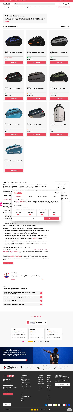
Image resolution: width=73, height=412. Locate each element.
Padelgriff (35, 238)
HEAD (48, 379)
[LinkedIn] (61, 387)
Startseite (5, 11)
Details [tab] (30, 196)
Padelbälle (32, 7)
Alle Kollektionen (8, 394)
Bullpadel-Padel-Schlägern (39, 249)
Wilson (48, 395)
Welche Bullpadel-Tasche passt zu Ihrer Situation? (62, 196)
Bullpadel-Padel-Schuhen (15, 251)
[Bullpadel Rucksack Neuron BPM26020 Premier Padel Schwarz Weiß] (59, 113)
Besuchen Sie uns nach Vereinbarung (25, 380)
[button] (69, 4)
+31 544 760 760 (6, 383)
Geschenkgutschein (17, 9)
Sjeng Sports (48, 388)
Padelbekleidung (24, 7)
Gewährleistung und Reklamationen (25, 389)
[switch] (30, 214)
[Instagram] (57, 387)
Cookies (22, 398)
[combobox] (34, 4)
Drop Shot (49, 385)
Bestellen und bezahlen (25, 382)
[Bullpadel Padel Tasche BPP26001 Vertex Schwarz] (59, 40)
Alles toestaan (51, 218)
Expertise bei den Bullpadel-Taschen (61, 186)
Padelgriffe (40, 388)
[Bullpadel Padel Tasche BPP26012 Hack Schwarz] (36, 40)
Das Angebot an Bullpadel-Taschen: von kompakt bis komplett (62, 190)
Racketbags (6, 199)
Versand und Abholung (25, 384)
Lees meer (13, 279)
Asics (48, 383)
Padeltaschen (41, 7)
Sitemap (22, 400)
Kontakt (22, 392)
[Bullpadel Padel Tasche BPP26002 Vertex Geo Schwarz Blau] (14, 40)
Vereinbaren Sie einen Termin (15, 256)
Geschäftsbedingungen (25, 396)
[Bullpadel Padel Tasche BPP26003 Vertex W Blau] (14, 113)
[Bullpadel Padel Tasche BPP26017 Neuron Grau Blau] (36, 113)
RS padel (49, 397)
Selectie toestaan (36, 218)
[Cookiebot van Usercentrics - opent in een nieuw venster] (54, 193)
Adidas (48, 377)
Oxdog (48, 399)
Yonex (48, 393)
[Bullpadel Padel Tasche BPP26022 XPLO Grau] (36, 76)
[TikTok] (59, 387)
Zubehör (48, 7)
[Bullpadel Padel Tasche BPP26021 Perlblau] (14, 149)
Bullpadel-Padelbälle (13, 239)
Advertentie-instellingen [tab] (42, 196)
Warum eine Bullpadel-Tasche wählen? (61, 193)
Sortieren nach (6, 26)
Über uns (62, 0)
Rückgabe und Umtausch (26, 386)
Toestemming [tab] (18, 196)
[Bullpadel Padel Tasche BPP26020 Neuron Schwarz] (14, 76)
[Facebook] (56, 387)
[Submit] (26, 360)
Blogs (9, 9)
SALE (58, 0)
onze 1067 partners (20, 201)
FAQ (56, 7)
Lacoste (49, 390)
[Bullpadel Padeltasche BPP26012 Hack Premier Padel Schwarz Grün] (59, 76)
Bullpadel (49, 381)
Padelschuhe (15, 7)
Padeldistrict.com (8, 409)
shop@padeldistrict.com (8, 385)
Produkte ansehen (8, 263)
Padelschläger (6, 7)
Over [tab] (54, 196)
